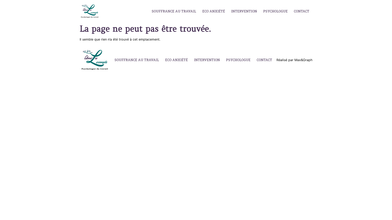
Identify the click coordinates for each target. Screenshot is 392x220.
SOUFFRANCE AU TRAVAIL (174, 11)
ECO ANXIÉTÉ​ (213, 11)
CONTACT (301, 11)
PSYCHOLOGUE (275, 11)
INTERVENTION (244, 11)
